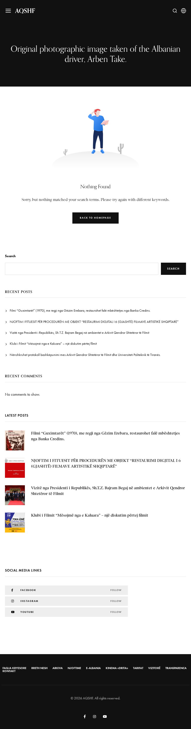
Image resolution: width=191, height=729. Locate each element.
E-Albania (93, 668)
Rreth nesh (39, 668)
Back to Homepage (95, 217)
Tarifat (138, 668)
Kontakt (8, 671)
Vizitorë (154, 668)
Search (10, 256)
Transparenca (176, 668)
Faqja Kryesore (14, 668)
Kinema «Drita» (117, 668)
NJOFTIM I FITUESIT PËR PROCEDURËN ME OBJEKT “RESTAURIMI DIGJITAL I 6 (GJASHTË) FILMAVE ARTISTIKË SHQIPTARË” (94, 322)
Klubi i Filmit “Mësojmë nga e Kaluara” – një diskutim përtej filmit (53, 343)
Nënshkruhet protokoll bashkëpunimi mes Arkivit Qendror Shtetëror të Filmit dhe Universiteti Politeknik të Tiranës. (85, 355)
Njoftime (74, 668)
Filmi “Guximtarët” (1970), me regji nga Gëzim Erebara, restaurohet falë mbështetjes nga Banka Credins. (80, 310)
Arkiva (57, 668)
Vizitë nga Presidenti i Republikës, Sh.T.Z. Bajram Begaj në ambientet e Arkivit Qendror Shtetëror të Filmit (79, 333)
